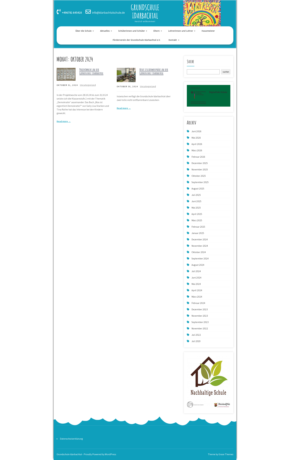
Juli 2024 (196, 271)
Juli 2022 (196, 334)
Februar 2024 (198, 303)
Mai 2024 (196, 284)
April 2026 (197, 144)
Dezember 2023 (200, 309)
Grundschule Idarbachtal (145, 11)
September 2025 (200, 182)
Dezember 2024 (200, 239)
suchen (226, 72)
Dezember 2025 (200, 163)
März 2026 (197, 150)
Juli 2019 (196, 341)
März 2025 (197, 220)
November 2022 (200, 328)
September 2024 (200, 258)
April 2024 (197, 290)
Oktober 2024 (199, 252)
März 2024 (197, 296)
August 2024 (198, 264)
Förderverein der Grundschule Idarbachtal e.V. (136, 39)
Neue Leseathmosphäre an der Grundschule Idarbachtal (153, 71)
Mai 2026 (196, 137)
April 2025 (197, 214)
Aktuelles (105, 30)
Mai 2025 (196, 207)
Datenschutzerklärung (71, 438)
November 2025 (200, 169)
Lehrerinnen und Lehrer (180, 30)
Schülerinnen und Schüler (131, 30)
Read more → (64, 121)
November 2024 (200, 245)
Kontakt (173, 39)
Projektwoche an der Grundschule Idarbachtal (91, 71)
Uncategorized (88, 85)
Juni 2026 (196, 131)
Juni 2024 (196, 277)
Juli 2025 (196, 195)
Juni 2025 (196, 201)
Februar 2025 (198, 226)
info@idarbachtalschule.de (108, 12)
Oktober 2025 (199, 175)
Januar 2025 (198, 233)
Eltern (156, 30)
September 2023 (200, 322)
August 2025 (198, 188)
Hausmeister (208, 30)
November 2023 (200, 315)
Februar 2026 (198, 156)
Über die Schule (83, 30)
